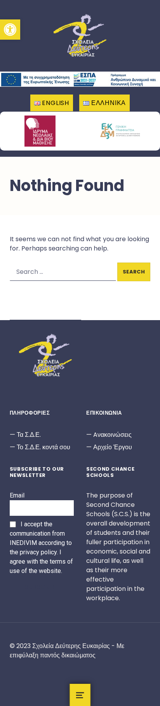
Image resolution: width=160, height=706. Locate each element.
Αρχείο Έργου (112, 447)
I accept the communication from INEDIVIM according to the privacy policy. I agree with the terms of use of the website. (41, 547)
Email (17, 495)
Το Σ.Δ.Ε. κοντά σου (43, 447)
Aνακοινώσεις (112, 434)
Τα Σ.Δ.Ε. (29, 434)
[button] (10, 29)
